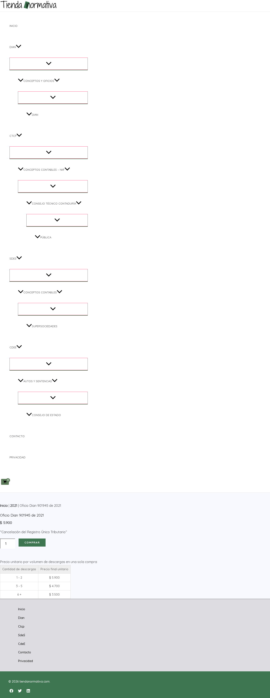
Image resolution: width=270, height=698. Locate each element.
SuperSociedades (44, 326)
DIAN (35, 114)
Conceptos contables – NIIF (44, 169)
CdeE (12, 347)
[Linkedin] (28, 691)
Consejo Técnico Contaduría (54, 203)
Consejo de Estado (46, 415)
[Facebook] (11, 691)
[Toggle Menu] (48, 64)
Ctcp (12, 135)
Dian (12, 47)
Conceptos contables (40, 292)
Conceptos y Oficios (38, 80)
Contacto (17, 436)
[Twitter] (20, 691)
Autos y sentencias (37, 381)
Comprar (32, 542)
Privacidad (17, 457)
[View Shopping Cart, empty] (5, 482)
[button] (18, 47)
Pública (45, 237)
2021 (13, 505)
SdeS (12, 258)
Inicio (13, 25)
